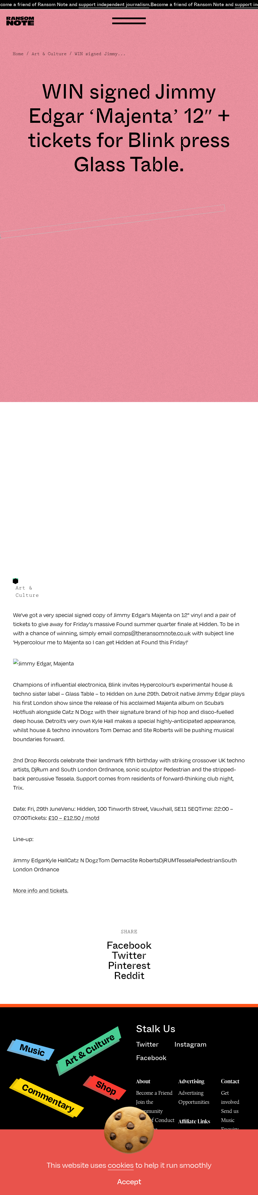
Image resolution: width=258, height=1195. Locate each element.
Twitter (129, 955)
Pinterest (129, 965)
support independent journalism (114, 4)
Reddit (129, 975)
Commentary (48, 1098)
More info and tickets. (40, 890)
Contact (230, 1081)
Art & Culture (49, 54)
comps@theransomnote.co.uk (152, 633)
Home (18, 54)
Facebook (129, 945)
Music (32, 1050)
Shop (106, 1087)
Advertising (191, 1081)
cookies (121, 1164)
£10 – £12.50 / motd (73, 818)
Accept (129, 1181)
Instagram (190, 1044)
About (143, 1081)
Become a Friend (154, 1093)
